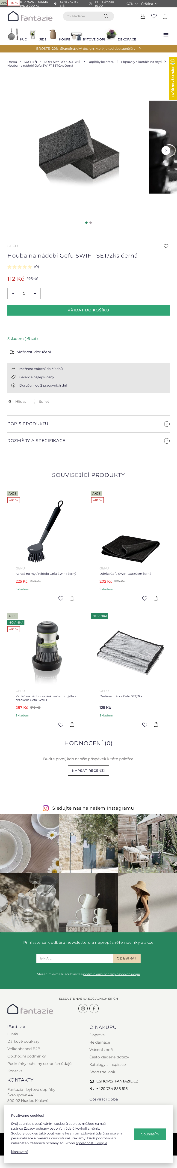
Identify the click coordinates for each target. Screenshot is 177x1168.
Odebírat (127, 958)
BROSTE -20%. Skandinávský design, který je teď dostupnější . (85, 48)
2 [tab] (90, 222)
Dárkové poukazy (23, 1041)
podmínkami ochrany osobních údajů (111, 974)
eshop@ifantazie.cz (117, 1081)
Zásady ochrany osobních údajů (49, 1128)
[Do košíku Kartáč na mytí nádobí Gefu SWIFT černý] (71, 598)
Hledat (107, 16)
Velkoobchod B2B (23, 1049)
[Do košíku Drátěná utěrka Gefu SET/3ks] (155, 724)
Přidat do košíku (88, 310)
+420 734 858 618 (112, 1088)
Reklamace (99, 1042)
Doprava (97, 1035)
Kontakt (14, 1071)
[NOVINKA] (130, 652)
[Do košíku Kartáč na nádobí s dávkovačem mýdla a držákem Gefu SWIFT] (71, 724)
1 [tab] (86, 222)
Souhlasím (150, 1134)
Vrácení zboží (101, 1050)
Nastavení (19, 1152)
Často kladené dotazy (109, 1057)
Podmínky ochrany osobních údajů (39, 1063)
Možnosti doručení (34, 352)
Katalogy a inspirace (107, 1064)
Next (166, 150)
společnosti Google (91, 1143)
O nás (12, 1034)
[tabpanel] (77, 147)
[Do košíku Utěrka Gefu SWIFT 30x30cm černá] (155, 598)
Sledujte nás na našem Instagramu (93, 808)
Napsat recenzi (88, 770)
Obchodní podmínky (26, 1056)
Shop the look (102, 1072)
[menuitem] (14, 35)
